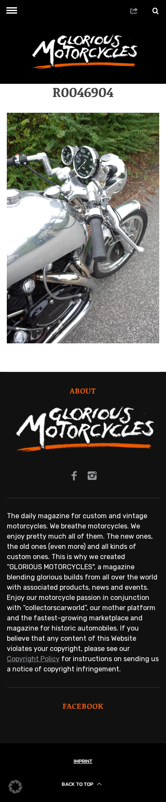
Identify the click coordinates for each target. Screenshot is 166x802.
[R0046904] (83, 341)
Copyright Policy (33, 659)
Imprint (83, 761)
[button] (15, 786)
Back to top (78, 784)
